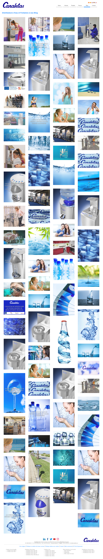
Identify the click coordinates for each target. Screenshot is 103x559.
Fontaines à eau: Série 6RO (50, 552)
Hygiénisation (66, 552)
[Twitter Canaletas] (51, 539)
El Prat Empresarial (77, 546)
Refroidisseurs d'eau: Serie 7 (88, 552)
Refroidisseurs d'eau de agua (87, 549)
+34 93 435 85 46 (37, 543)
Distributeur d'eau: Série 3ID (31, 550)
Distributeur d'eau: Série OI (31, 553)
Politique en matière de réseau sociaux (35, 546)
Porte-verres (66, 551)
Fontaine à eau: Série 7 (11, 551)
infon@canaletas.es (55, 543)
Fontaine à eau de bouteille (11, 549)
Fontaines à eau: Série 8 (50, 553)
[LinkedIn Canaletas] (44, 539)
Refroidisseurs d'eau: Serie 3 (88, 551)
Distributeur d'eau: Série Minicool (32, 554)
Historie (66, 5)
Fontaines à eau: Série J (50, 555)
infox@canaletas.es (74, 543)
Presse (80, 5)
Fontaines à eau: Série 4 (50, 550)
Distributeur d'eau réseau (30, 549)
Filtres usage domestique (69, 553)
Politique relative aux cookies (52, 546)
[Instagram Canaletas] (58, 539)
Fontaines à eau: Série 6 (50, 551)
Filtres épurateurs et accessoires (69, 549)
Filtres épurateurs (67, 550)
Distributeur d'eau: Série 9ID (31, 552)
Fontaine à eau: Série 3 (11, 550)
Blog (87, 5)
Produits (73, 5)
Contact (94, 5)
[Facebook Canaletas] (48, 539)
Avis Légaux (22, 546)
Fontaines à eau (47, 549)
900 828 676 (29, 543)
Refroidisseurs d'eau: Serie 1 (88, 550)
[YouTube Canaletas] (55, 539)
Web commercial (68, 546)
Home (59, 5)
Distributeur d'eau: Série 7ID (31, 551)
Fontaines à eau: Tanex (49, 554)
